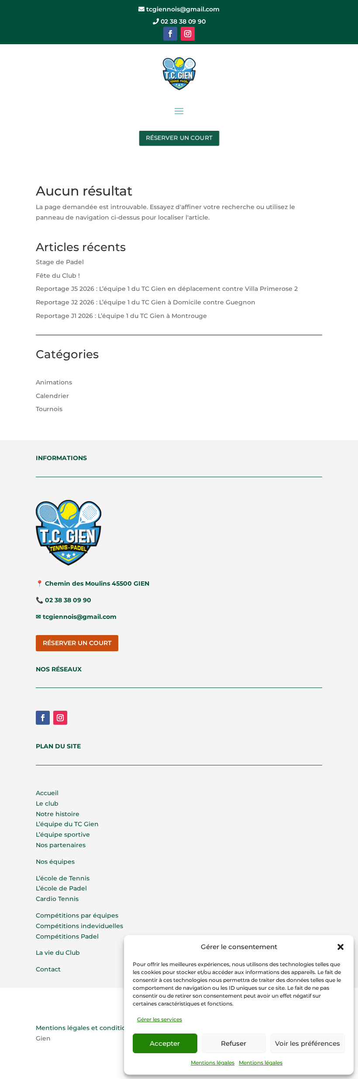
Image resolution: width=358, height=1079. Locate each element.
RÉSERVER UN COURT (179, 138)
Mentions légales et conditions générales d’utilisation (120, 1028)
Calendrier (52, 396)
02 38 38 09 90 (182, 21)
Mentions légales (212, 1062)
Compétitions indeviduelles (79, 926)
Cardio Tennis (57, 899)
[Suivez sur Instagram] (188, 34)
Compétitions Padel (67, 936)
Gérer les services (159, 1019)
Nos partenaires (61, 845)
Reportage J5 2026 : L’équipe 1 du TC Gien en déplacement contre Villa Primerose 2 (167, 289)
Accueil (47, 793)
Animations (54, 382)
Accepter (165, 1043)
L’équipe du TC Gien (67, 824)
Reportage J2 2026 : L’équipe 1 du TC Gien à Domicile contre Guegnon (145, 302)
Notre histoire (57, 814)
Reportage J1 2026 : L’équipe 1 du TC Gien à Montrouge (121, 316)
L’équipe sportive (63, 834)
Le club (47, 803)
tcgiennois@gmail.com (182, 9)
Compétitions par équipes (77, 915)
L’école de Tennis (63, 878)
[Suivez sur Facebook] (170, 34)
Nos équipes (55, 862)
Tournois (49, 409)
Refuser (233, 1043)
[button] (340, 947)
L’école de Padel (61, 888)
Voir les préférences (307, 1043)
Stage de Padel (60, 262)
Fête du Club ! (58, 275)
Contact (48, 969)
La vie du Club (58, 953)
